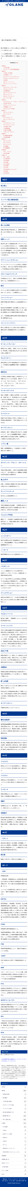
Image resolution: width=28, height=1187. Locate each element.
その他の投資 (14, 1166)
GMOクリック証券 (14, 1134)
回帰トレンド (7, 74)
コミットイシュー (9, 81)
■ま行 (4, 121)
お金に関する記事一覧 (21, 1180)
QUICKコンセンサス (10, 169)
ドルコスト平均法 (9, 108)
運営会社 (5, 1179)
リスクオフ (7, 140)
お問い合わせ (5, 1180)
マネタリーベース (9, 123)
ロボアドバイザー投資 (14, 1105)
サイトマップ (22, 1179)
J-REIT (6, 164)
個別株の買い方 (14, 1115)
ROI (5, 171)
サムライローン (8, 89)
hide (17, 62)
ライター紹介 (12, 1180)
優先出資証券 (7, 135)
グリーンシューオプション (11, 76)
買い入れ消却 (7, 73)
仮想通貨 (14, 1155)
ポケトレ (14, 1144)
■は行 (4, 115)
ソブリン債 (7, 98)
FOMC (6, 160)
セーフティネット (9, 96)
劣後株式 (6, 148)
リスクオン (7, 142)
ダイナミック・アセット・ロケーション (14, 101)
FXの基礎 (14, 1126)
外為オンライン (14, 1163)
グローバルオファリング (10, 78)
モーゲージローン (9, 131)
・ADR (6, 156)
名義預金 (6, 128)
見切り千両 (7, 126)
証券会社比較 (14, 1094)
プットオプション (9, 119)
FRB (5, 162)
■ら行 (4, 139)
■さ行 (4, 85)
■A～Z (4, 155)
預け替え (6, 67)
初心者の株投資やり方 (14, 1112)
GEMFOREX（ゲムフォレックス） (14, 1152)
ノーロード (7, 114)
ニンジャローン (8, 112)
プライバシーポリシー (13, 1179)
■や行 (4, 133)
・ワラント (7, 151)
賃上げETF (7, 103)
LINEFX (14, 1141)
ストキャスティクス (9, 92)
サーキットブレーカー (10, 87)
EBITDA (6, 158)
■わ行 (4, 149)
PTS (5, 167)
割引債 (6, 153)
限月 (5, 80)
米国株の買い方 (14, 1159)
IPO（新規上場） (14, 1119)
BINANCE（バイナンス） (14, 1148)
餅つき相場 (7, 130)
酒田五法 (6, 90)
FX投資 (14, 1123)
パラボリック (7, 117)
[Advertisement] (14, 22)
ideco (14, 1174)
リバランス (7, 144)
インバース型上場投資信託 (11, 69)
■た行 (4, 99)
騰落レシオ (7, 106)
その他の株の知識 (14, 1101)
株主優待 (14, 1097)
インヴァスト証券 (14, 1108)
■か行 (4, 71)
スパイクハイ (7, 94)
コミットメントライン (10, 83)
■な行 (4, 110)
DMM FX (14, 1137)
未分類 (14, 1087)
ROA (6, 173)
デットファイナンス (9, 105)
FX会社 (14, 1130)
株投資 (14, 1090)
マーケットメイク (9, 124)
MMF (6, 165)
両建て (6, 146)
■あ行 (4, 65)
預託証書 (6, 137)
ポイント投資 (14, 1170)
